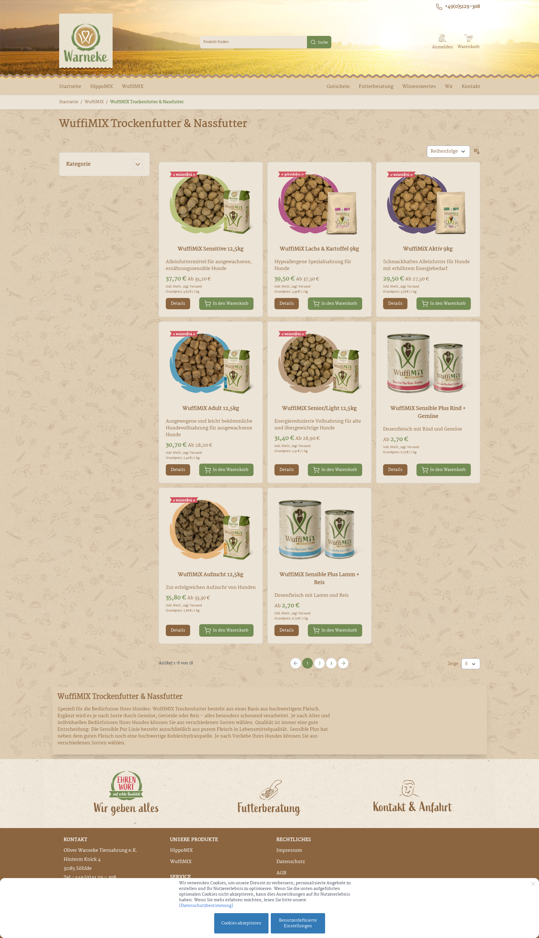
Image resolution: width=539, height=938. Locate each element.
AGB (281, 873)
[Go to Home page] (86, 42)
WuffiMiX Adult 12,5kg (210, 408)
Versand (196, 286)
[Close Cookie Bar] (533, 883)
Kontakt (471, 86)
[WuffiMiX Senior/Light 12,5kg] (319, 363)
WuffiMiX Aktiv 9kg (428, 249)
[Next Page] (343, 663)
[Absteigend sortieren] (476, 151)
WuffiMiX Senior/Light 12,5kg (319, 408)
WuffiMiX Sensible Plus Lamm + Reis (319, 578)
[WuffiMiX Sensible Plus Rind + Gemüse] (428, 363)
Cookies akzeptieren (241, 923)
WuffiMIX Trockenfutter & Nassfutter (147, 102)
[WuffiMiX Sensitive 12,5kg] (211, 204)
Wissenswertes (419, 86)
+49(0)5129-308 (462, 6)
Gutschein (338, 86)
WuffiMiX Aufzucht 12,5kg (210, 574)
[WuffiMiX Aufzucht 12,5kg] (211, 530)
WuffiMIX (132, 86)
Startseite (70, 86)
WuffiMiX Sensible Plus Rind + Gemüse (428, 412)
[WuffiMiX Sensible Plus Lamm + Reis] (319, 530)
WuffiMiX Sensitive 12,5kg (211, 249)
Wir (449, 86)
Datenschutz (290, 862)
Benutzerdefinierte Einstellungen (298, 923)
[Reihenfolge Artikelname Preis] (448, 151)
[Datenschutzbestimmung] (206, 905)
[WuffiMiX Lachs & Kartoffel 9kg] (319, 204)
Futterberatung (376, 86)
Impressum (289, 850)
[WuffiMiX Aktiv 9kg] (428, 204)
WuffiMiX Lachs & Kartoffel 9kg (319, 249)
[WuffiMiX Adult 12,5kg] (211, 363)
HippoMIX (101, 86)
